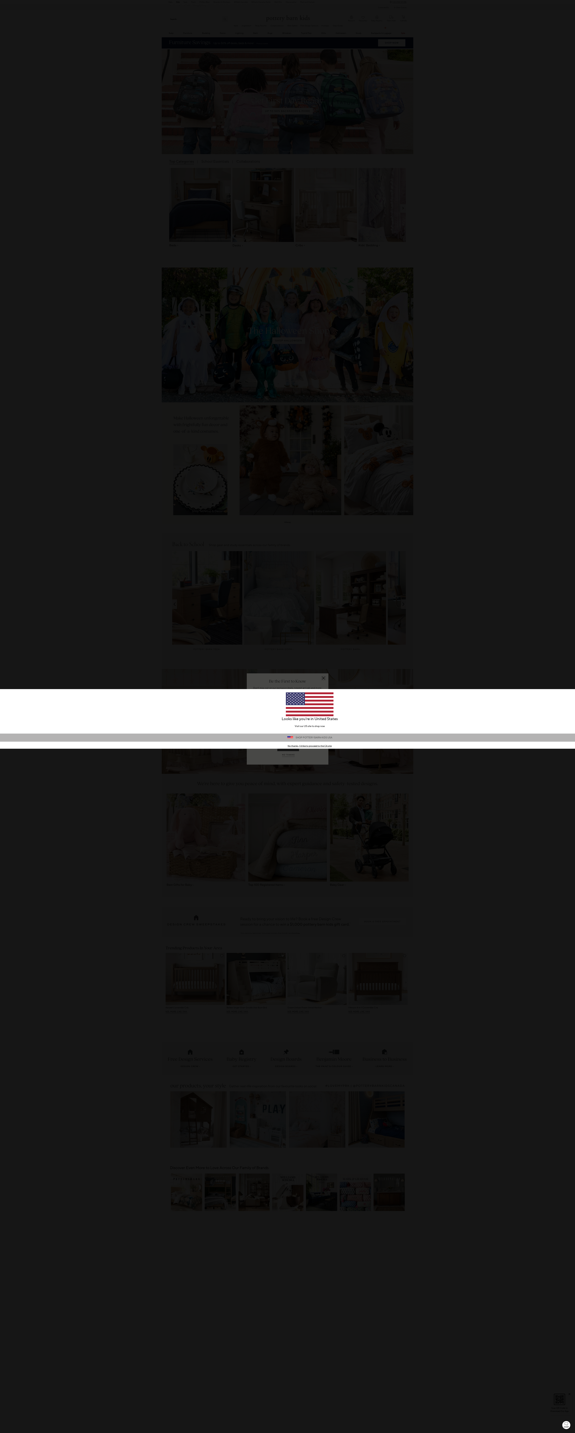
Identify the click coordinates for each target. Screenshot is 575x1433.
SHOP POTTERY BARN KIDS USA (314, 737)
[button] (566, 1425)
